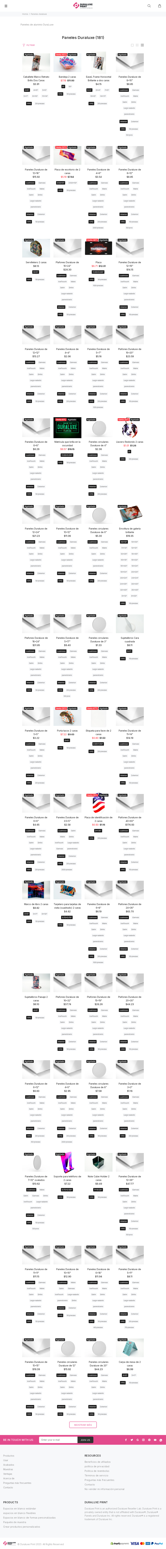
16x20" (134, 560)
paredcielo (129, 114)
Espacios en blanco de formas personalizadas (29, 1517)
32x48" (123, 590)
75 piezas (129, 1327)
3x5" (27, 90)
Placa (98, 262)
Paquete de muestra (14, 1522)
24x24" (134, 578)
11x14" (45, 96)
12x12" (134, 548)
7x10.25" (98, 1190)
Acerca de (8, 1478)
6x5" (67, 740)
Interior (123, 121)
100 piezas (98, 285)
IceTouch (125, 96)
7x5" (107, 90)
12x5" (35, 272)
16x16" (124, 560)
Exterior (134, 121)
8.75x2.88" (67, 1190)
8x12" (124, 596)
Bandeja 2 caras (67, 76)
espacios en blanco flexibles (19, 1513)
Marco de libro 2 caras (36, 904)
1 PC (29, 103)
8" (63, 86)
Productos (8, 1455)
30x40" (134, 584)
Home (25, 14)
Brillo (133, 102)
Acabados (8, 1464)
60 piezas (35, 1142)
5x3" (89, 90)
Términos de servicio (96, 1475)
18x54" (123, 572)
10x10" (124, 542)
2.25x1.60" (98, 744)
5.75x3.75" (67, 917)
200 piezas (98, 228)
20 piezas (39, 103)
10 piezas (71, 94)
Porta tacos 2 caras (67, 730)
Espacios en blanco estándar (19, 1508)
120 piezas (98, 407)
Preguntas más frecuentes (17, 1483)
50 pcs (129, 135)
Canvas (135, 90)
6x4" (98, 90)
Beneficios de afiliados (98, 1461)
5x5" (44, 90)
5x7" (26, 96)
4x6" (35, 90)
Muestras (8, 1469)
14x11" (103, 96)
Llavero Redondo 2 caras (129, 441)
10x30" (134, 542)
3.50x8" (60, 183)
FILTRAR (31, 45)
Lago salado (129, 108)
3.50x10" (73, 183)
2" (129, 451)
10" (70, 86)
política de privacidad (97, 1466)
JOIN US (85, 1440)
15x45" (134, 554)
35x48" (134, 590)
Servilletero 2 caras (36, 262)
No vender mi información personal (104, 1489)
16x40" (123, 566)
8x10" (35, 96)
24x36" (123, 584)
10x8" (93, 96)
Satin (125, 102)
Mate (135, 96)
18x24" (134, 566)
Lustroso (124, 90)
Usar (5, 1460)
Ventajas (7, 1473)
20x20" (134, 572)
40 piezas (98, 1327)
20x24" (123, 578)
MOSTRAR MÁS (83, 1425)
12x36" (124, 554)
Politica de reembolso (97, 1471)
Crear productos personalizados (21, 1526)
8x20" (134, 596)
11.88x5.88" (98, 272)
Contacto (8, 1487)
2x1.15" (98, 830)
